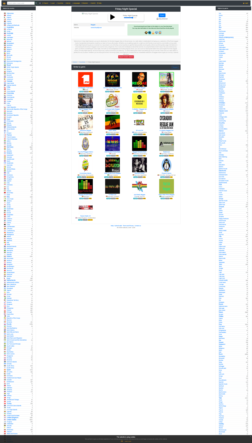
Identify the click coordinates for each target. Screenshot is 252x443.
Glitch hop (222, 204)
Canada (9, 81)
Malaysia (9, 238)
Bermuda (9, 55)
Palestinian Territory (13, 300)
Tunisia (9, 401)
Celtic (220, 95)
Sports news (222, 392)
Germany (10, 147)
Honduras (10, 175)
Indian (220, 242)
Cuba (8, 103)
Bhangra (221, 75)
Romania (9, 322)
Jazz (220, 264)
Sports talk (222, 394)
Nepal (8, 278)
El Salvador (10, 121)
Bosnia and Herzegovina (14, 61)
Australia (10, 33)
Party (220, 320)
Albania (9, 15)
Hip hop (221, 234)
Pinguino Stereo (166, 173)
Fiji (7, 131)
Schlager (221, 366)
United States (11, 420)
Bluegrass (222, 79)
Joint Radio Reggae (139, 194)
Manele (221, 288)
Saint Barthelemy (12, 328)
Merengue (222, 292)
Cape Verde (10, 83)
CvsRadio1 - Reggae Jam (139, 109)
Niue (8, 292)
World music (222, 430)
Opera (221, 318)
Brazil (9, 65)
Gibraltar (9, 151)
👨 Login (245, 3)
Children (221, 97)
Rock (220, 354)
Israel (8, 194)
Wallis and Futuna (12, 433)
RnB (220, 352)
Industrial (221, 250)
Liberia (9, 222)
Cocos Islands (11, 91)
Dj (219, 147)
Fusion (221, 194)
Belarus (9, 47)
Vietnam (9, 431)
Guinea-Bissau (11, 169)
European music (224, 180)
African (221, 43)
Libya (8, 224)
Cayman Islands (11, 85)
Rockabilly (222, 356)
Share (162, 15)
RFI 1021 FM (139, 130)
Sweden (9, 380)
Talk (220, 398)
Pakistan (9, 298)
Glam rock (222, 202)
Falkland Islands (11, 127)
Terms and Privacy (128, 225)
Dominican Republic (13, 115)
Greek (220, 212)
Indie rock (222, 248)
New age (221, 308)
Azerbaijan (10, 37)
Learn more (128, 441)
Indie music (222, 246)
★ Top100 (45, 3)
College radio (223, 117)
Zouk (220, 434)
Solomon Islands (12, 362)
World (221, 428)
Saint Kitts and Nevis (13, 332)
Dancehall (222, 133)
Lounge (221, 284)
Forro (220, 186)
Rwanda (9, 326)
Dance (221, 131)
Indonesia (10, 185)
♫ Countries (59, 3)
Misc (220, 298)
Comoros (9, 95)
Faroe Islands (11, 129)
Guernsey (10, 165)
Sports (221, 390)
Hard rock (222, 222)
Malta (8, 244)
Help (112, 225)
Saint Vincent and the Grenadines (17, 340)
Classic (221, 107)
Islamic (221, 256)
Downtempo (222, 149)
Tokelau (9, 395)
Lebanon (9, 218)
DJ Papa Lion (112, 194)
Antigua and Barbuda (13, 25)
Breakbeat (222, 87)
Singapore (10, 356)
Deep (220, 139)
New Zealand (11, 286)
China (8, 89)
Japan (8, 203)
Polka (220, 322)
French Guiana (11, 137)
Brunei (9, 69)
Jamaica (9, 201)
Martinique (10, 248)
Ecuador (9, 117)
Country (222, 123)
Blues (220, 81)
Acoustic (221, 35)
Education (222, 164)
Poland (9, 310)
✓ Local (52, 3)
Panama (9, 302)
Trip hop (221, 416)
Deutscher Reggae (85, 130)
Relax (220, 346)
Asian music (222, 61)
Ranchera (222, 338)
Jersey (9, 204)
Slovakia (9, 358)
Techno (221, 404)
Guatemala (10, 163)
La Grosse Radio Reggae (112, 109)
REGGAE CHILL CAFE (166, 87)
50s (220, 21)
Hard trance (222, 224)
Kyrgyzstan (10, 214)
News (221, 312)
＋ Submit (92, 3)
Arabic (221, 57)
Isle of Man (10, 192)
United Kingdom (12, 417)
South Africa (10, 366)
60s (220, 23)
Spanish (221, 382)
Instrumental (222, 254)
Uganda (9, 411)
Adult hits (221, 39)
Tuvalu (9, 407)
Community (222, 121)
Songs (221, 376)
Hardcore (222, 226)
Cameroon (10, 79)
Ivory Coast (10, 199)
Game (220, 196)
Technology (222, 406)
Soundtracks (222, 380)
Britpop (221, 89)
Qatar (8, 316)
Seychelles (10, 352)
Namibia (9, 276)
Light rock (222, 278)
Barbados (9, 45)
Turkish (221, 420)
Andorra (9, 19)
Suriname (10, 375)
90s (220, 29)
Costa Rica (10, 99)
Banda (221, 67)
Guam (8, 161)
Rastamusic (166, 152)
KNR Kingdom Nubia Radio (112, 152)
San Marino (10, 342)
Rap (220, 340)
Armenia (9, 29)
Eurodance (222, 178)
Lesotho (9, 220)
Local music (223, 280)
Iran (8, 187)
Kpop (220, 270)
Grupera (221, 216)
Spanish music (223, 384)
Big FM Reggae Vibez (85, 109)
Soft (220, 372)
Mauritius (9, 252)
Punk (220, 334)
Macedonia (10, 232)
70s (220, 25)
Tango (221, 402)
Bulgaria (9, 71)
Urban (221, 422)
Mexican (221, 296)
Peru (8, 306)
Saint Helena (10, 330)
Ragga (221, 336)
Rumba (221, 360)
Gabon (9, 141)
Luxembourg (11, 230)
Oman (8, 296)
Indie (220, 244)
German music (223, 200)
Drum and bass (223, 151)
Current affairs (223, 129)
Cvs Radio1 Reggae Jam (166, 130)
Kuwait (9, 212)
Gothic (221, 210)
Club (220, 115)
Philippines (10, 308)
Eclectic (221, 160)
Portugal (9, 312)
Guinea (9, 167)
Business (221, 91)
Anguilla (9, 23)
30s (220, 17)
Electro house (223, 168)
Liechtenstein (11, 226)
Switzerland (10, 381)
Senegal (9, 348)
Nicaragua (10, 288)
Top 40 (221, 410)
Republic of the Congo (13, 318)
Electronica (222, 172)
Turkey (9, 403)
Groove (221, 214)
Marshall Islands (11, 246)
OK (122, 441)
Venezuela (10, 429)
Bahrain (9, 41)
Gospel (221, 207)
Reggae (221, 342)
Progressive (222, 330)
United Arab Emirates (13, 415)
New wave (222, 310)
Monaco (9, 262)
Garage (221, 198)
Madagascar (10, 234)
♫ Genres (67, 3)
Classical (221, 113)
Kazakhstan (10, 209)
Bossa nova (222, 85)
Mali (8, 242)
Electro (221, 166)
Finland (9, 133)
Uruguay (9, 421)
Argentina (10, 27)
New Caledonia (11, 284)
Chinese (221, 101)
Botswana (10, 63)
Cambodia (10, 77)
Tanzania (9, 389)
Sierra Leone (10, 354)
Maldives (9, 240)
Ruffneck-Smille (139, 173)
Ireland (9, 191)
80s (220, 27)
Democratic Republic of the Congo (17, 109)
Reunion (9, 320)
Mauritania (10, 250)
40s (220, 19)
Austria (9, 35)
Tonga (8, 397)
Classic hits (222, 109)
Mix (220, 300)
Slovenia (9, 360)
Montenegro (10, 266)
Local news (222, 282)
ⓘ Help (99, 3)
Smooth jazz (222, 368)
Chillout (221, 99)
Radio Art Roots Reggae (167, 109)
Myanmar (9, 274)
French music (223, 190)
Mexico (9, 256)
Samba (221, 364)
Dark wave (222, 135)
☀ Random (85, 3)
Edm (220, 162)
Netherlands (11, 280)
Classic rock (223, 111)
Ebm (220, 158)
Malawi (9, 236)
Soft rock (221, 374)
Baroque (221, 69)
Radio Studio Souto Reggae (112, 173)
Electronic (222, 171)
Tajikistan (9, 387)
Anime (221, 55)
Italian (220, 260)
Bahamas (9, 39)
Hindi (220, 232)
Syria (8, 383)
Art (220, 59)
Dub (220, 152)
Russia (9, 324)
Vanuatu (9, 425)
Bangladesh (10, 43)
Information (222, 252)
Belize (8, 51)
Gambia (9, 143)
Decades (221, 137)
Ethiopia (9, 125)
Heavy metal (222, 230)
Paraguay (9, 304)
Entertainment (223, 175)
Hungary (9, 179)
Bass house (222, 73)
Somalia (9, 363)
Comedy (221, 119)
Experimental (223, 182)
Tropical (221, 418)
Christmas (222, 105)
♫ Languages (76, 3)
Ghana (9, 149)
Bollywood (222, 83)
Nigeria (9, 290)
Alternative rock (223, 49)
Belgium (9, 49)
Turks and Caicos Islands (14, 405)
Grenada (9, 157)
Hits (220, 236)
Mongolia (9, 264)
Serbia (9, 350)
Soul (220, 378)
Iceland (9, 181)
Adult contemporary (226, 37)
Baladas (221, 65)
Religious (221, 348)
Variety (221, 424)
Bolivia (9, 59)
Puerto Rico (10, 314)
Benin (8, 53)
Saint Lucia (10, 334)
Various (221, 426)
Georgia (9, 145)
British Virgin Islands (13, 67)
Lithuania (9, 228)
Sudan (9, 374)
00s (220, 13)
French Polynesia (12, 139)
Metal (220, 294)
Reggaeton (222, 344)
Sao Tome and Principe (13, 344)
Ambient (221, 51)
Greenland (10, 155)
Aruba (8, 31)
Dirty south (222, 143)
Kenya (8, 210)
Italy (8, 197)
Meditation (222, 290)
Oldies (221, 316)
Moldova (9, 260)
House (221, 240)
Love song (222, 286)
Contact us (138, 225)
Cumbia (221, 127)
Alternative (222, 47)
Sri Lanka (9, 372)
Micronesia (10, 258)
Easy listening (223, 157)
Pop (220, 324)
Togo (8, 393)
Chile (8, 87)
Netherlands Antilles (13, 282)
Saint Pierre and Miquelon (14, 338)
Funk (220, 192)
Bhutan (9, 57)
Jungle (221, 268)
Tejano (221, 408)
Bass (220, 71)
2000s (220, 15)
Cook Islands (10, 97)
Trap (220, 414)
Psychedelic (222, 332)
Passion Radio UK (85, 216)
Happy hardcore (224, 218)
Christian (222, 103)
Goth (220, 208)
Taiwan (9, 385)
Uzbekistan (10, 423)
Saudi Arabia (10, 346)
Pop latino (222, 326)
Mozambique (10, 272)
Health (221, 228)
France (9, 135)
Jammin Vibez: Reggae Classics (112, 87)
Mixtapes (221, 302)
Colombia (10, 93)
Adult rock (222, 41)
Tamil (220, 400)
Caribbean (222, 93)
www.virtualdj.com (96, 27)
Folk (220, 185)
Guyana (9, 171)
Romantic (221, 358)
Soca (220, 370)
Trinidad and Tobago (13, 399)
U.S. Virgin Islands (12, 409)
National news (223, 306)
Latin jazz (221, 274)
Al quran (221, 45)
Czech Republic (11, 107)
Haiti (8, 173)
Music (221, 304)
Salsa (220, 362)
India (8, 183)
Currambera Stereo (85, 173)
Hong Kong (10, 177)
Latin (220, 272)
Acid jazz (221, 33)
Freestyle (222, 188)
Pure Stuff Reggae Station (85, 152)
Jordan (9, 207)
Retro (220, 350)
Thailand (9, 391)
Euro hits (221, 176)
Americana (222, 53)
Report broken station (126, 57)
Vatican (9, 427)
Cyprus (9, 105)
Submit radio (118, 225)
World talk (222, 432)
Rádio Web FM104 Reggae (166, 194)
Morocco (9, 270)
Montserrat (10, 268)
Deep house (222, 141)
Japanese (222, 262)
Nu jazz (221, 314)
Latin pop (221, 276)
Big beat (221, 77)
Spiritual (221, 386)
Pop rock (221, 328)
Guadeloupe (10, 159)
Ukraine (9, 413)
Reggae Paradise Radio (139, 152)
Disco (220, 145)
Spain (9, 370)
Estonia (9, 123)
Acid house (222, 31)
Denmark (9, 111)
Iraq (8, 189)
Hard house (222, 220)
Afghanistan (10, 13)
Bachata (221, 63)
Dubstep (221, 155)
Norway (9, 294)
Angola (9, 21)
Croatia (9, 101)
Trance (221, 412)
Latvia (8, 216)
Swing (221, 396)
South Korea (10, 368)
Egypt (8, 119)
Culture (221, 125)
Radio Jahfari (112, 130)
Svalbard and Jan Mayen (14, 378)
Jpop (220, 266)
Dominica (9, 113)
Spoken (221, 388)
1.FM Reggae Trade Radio (85, 87)
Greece (9, 153)
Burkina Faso (10, 73)
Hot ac (221, 238)
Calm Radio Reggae (139, 87)
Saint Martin (10, 336)
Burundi (9, 75)
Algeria (9, 17)
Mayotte (9, 254)
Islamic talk (222, 258)
